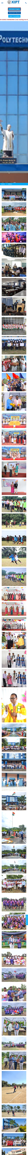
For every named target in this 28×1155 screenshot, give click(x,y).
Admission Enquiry (14, 9)
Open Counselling (14, 16)
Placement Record (14, 13)
